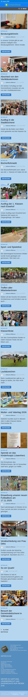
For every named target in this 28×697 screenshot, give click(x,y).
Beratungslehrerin (9, 34)
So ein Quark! (7, 568)
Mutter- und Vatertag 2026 (14, 412)
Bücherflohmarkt (9, 163)
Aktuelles (4, 31)
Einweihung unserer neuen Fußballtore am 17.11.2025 (14, 498)
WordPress (15, 694)
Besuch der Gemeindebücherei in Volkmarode (11, 613)
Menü (24, 8)
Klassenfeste (7, 331)
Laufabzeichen (8, 371)
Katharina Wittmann (11, 37)
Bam (22, 694)
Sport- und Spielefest (11, 247)
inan (7, 571)
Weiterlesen (6, 51)
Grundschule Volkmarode (18, 693)
